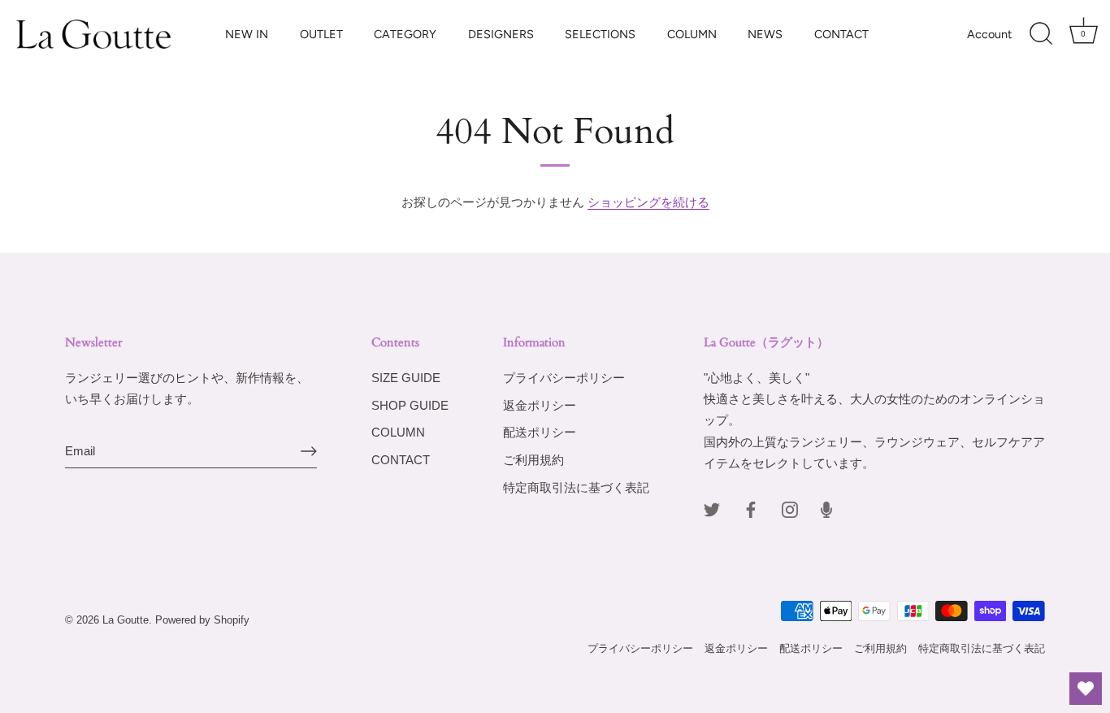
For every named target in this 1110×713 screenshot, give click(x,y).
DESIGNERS (501, 34)
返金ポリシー (539, 405)
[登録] (309, 451)
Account (989, 34)
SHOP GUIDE (410, 405)
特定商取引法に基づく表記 (576, 487)
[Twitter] (712, 508)
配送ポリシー (539, 432)
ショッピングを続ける (648, 202)
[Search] (1041, 34)
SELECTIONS (600, 34)
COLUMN (692, 34)
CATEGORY (405, 34)
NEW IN (246, 34)
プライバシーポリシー (564, 378)
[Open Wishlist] (1085, 688)
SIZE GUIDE (405, 378)
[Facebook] (751, 508)
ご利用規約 (533, 460)
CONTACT (841, 34)
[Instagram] (790, 508)
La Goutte (125, 620)
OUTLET (321, 34)
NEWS (765, 34)
